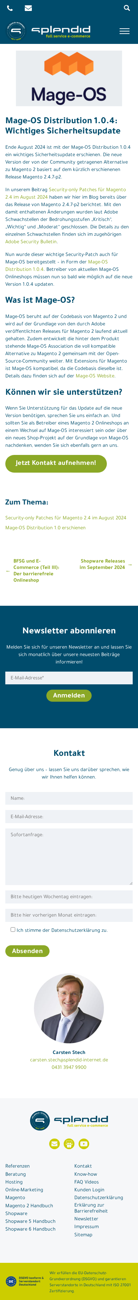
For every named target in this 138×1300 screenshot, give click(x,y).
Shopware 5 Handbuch (30, 1222)
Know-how (85, 1175)
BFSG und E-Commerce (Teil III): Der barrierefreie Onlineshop (36, 571)
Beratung (15, 1175)
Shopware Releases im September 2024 (102, 565)
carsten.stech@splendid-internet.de (69, 1060)
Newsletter (86, 1219)
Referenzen (17, 1166)
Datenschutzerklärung (98, 1198)
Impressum (86, 1227)
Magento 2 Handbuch (29, 1206)
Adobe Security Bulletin (31, 242)
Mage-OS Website (95, 376)
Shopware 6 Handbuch (30, 1229)
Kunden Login (89, 1190)
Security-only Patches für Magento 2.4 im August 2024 (65, 518)
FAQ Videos (86, 1182)
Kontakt (83, 1166)
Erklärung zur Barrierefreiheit (91, 1208)
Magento (15, 1198)
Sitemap (83, 1235)
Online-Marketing (24, 1190)
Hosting (14, 1182)
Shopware (16, 1214)
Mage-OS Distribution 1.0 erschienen (45, 528)
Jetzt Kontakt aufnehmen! (56, 463)
